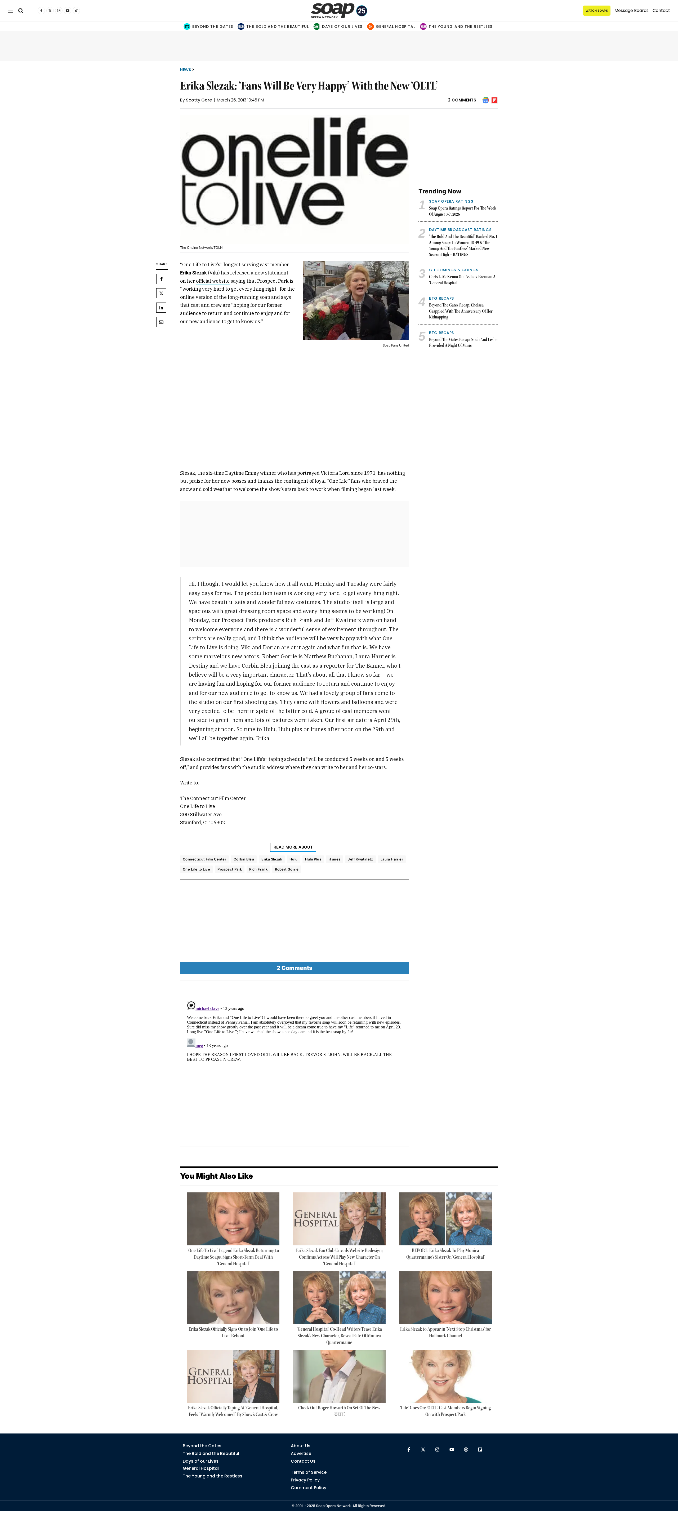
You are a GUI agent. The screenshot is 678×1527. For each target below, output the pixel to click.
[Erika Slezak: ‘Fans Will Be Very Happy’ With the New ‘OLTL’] (294, 179)
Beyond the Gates (212, 26)
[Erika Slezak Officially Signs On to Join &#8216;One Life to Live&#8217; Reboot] (233, 1297)
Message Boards (631, 10)
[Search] (20, 11)
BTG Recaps (441, 298)
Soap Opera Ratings (451, 201)
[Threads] (466, 1449)
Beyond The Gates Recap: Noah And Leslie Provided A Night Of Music (463, 343)
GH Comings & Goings (453, 270)
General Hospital (396, 26)
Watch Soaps (597, 10)
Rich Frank (258, 869)
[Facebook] (161, 279)
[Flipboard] (480, 1449)
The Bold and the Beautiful (277, 26)
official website (213, 281)
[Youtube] (451, 1449)
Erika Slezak (271, 859)
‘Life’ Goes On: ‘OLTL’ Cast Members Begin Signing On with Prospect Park (445, 1411)
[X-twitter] (423, 1449)
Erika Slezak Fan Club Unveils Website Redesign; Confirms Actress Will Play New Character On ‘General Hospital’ (339, 1257)
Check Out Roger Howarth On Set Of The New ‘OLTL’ (339, 1411)
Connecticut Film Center (204, 859)
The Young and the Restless (460, 26)
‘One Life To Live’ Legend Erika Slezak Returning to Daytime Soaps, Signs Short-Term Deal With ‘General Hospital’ (233, 1257)
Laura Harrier (392, 859)
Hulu (293, 859)
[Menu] (10, 11)
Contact (661, 10)
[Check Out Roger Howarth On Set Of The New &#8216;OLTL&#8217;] (339, 1376)
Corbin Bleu (244, 859)
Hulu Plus (313, 859)
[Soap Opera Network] (339, 10)
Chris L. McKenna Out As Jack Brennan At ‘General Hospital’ (463, 280)
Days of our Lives (342, 26)
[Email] (161, 322)
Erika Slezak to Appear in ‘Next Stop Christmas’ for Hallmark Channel (445, 1333)
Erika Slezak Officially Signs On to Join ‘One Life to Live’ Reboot (233, 1333)
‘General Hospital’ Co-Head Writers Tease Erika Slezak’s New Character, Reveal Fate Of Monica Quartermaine (339, 1336)
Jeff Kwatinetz (360, 859)
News (185, 69)
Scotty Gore (199, 100)
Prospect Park (229, 869)
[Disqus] (294, 1065)
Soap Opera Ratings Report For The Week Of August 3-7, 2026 (462, 211)
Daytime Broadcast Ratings (460, 229)
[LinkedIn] (161, 308)
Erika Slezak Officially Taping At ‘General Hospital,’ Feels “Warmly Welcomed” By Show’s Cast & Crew (233, 1411)
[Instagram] (437, 1449)
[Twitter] (161, 293)
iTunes (334, 859)
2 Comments (462, 100)
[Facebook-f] (409, 1449)
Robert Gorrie (286, 869)
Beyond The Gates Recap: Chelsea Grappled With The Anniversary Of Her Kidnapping (461, 311)
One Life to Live (196, 869)
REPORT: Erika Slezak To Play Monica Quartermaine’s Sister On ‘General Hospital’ (445, 1254)
